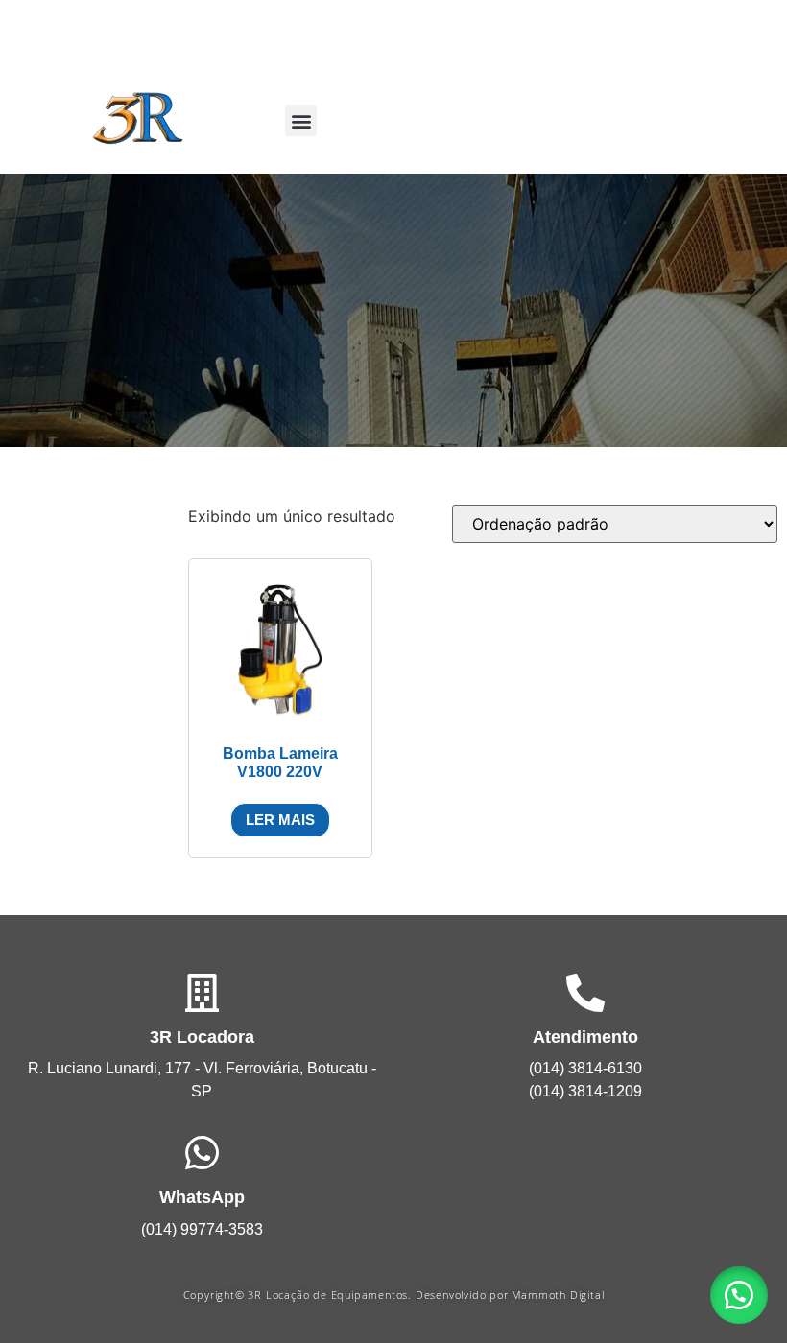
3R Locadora (202, 1037)
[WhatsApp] (201, 1153)
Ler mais (280, 820)
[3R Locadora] (201, 993)
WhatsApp (202, 1197)
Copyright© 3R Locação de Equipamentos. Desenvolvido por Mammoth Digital (394, 1294)
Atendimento (585, 1037)
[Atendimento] (585, 993)
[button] (301, 120)
